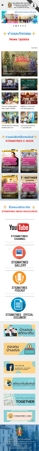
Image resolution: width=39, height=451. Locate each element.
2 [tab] (16, 25)
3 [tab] (18, 25)
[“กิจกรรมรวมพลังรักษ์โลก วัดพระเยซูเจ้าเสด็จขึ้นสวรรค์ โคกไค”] (10, 98)
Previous (4, 16)
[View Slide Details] (20, 17)
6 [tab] (25, 25)
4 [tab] (20, 25)
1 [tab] (13, 25)
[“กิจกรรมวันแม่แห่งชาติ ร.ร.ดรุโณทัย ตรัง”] (29, 117)
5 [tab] (23, 25)
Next (35, 16)
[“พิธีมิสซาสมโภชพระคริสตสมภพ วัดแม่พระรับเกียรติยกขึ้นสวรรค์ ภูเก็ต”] (20, 63)
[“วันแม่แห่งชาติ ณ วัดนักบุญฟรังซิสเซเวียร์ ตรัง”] (10, 117)
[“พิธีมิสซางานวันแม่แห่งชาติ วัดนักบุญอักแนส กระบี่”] (29, 98)
